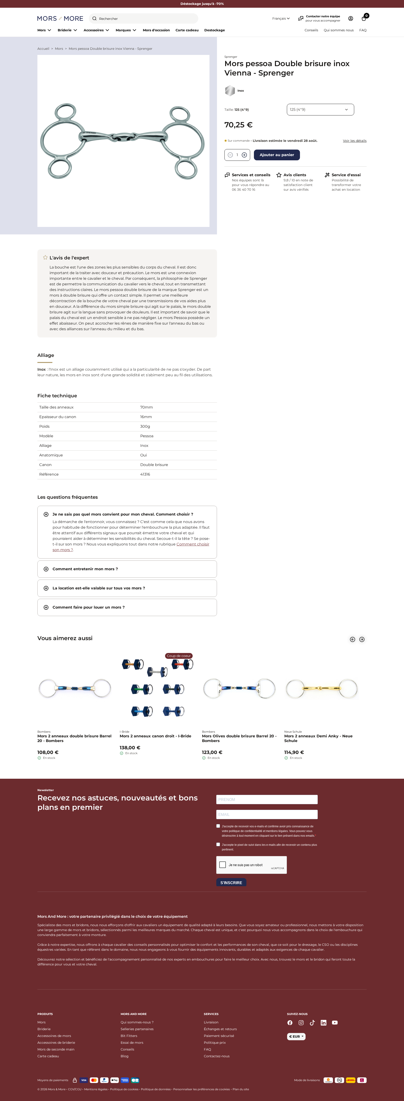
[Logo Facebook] (290, 1023)
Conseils (311, 30)
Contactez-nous (217, 1056)
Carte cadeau (187, 30)
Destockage (214, 30)
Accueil (43, 49)
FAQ (363, 30)
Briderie (43, 1029)
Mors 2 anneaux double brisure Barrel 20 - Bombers (74, 738)
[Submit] (94, 18)
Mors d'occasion (156, 30)
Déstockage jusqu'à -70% (202, 4)
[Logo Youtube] (335, 1023)
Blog (125, 1056)
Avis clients (295, 175)
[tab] (127, 532)
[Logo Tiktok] (312, 1023)
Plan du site (241, 1089)
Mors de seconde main (55, 1049)
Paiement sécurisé (219, 1036)
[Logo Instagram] (301, 1023)
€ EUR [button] (295, 1036)
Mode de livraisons (307, 1080)
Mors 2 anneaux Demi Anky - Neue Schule (318, 738)
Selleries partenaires (137, 1029)
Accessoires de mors (54, 1036)
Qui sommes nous (339, 30)
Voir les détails (355, 141)
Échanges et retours (220, 1029)
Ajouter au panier (277, 155)
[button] (281, 18)
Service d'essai (346, 175)
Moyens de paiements (52, 1080)
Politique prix (215, 1042)
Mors (59, 49)
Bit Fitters (129, 1036)
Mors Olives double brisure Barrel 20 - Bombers (239, 738)
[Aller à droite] (362, 639)
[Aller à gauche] (352, 639)
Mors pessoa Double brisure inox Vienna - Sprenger (110, 49)
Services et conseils (251, 175)
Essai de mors (132, 1042)
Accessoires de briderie (56, 1042)
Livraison (211, 1022)
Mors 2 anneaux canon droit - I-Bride (155, 736)
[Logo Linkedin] (323, 1023)
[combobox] (143, 18)
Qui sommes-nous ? (137, 1022)
